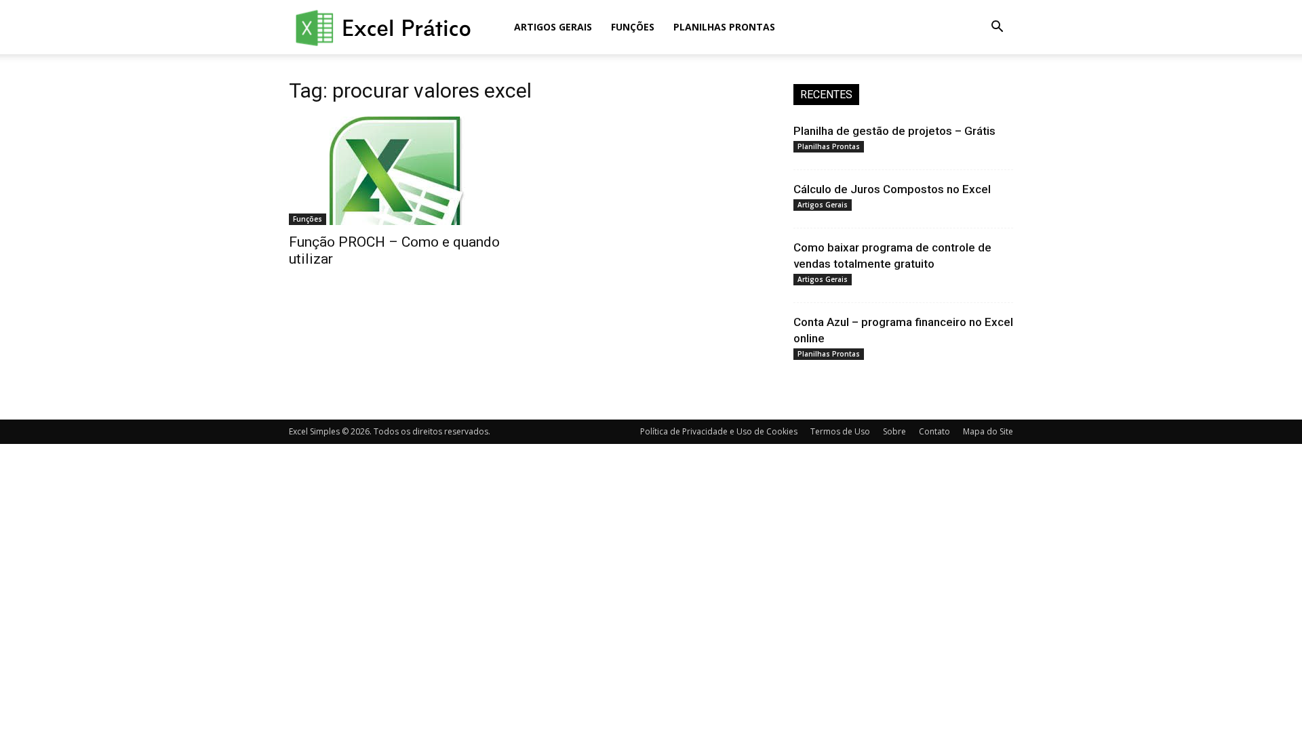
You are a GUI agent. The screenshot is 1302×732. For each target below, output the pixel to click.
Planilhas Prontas (724, 26)
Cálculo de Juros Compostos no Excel (892, 189)
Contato (934, 431)
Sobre (894, 431)
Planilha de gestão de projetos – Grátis (894, 131)
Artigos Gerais (553, 26)
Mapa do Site (988, 431)
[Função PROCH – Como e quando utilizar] (399, 171)
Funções (632, 26)
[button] (997, 28)
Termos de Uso (840, 431)
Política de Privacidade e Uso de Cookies (718, 431)
